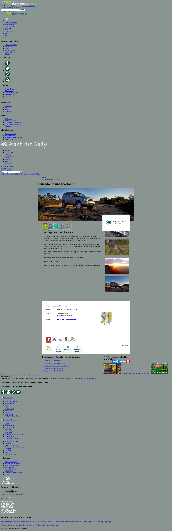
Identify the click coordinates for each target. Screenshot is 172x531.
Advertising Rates (10, 134)
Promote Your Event (7, 166)
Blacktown (16, 522)
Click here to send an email (66, 319)
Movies (7, 158)
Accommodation (10, 24)
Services (7, 35)
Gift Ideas (8, 96)
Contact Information (11, 469)
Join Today (4, 498)
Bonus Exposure (10, 135)
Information (8, 398)
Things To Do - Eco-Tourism (52, 360)
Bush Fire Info (9, 414)
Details (50, 229)
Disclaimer (11, 525)
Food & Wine (9, 32)
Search (7, 424)
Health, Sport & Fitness (12, 124)
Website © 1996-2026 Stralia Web (47, 525)
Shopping (8, 28)
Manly (44, 522)
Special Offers (9, 89)
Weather (7, 54)
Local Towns (9, 48)
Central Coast (36, 522)
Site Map (32, 525)
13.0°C (18, 6)
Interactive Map (10, 50)
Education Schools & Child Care (15, 434)
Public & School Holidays (13, 416)
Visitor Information (11, 23)
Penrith (67, 522)
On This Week (9, 156)
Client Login (9, 139)
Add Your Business (7, 168)
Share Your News (6, 170)
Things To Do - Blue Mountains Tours (55, 363)
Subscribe (8, 163)
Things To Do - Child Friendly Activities (55, 371)
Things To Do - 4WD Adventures (53, 368)
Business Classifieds (11, 445)
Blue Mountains (26, 522)
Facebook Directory (11, 94)
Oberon (49, 522)
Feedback (4, 525)
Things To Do (9, 26)
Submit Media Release (12, 465)
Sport (6, 109)
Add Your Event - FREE (12, 463)
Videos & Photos (10, 52)
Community (8, 106)
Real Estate (8, 119)
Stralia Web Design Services (14, 137)
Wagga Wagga (107, 522)
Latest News (9, 152)
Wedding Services (10, 120)
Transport (8, 126)
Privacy (25, 525)
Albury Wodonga (6, 522)
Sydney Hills (86, 522)
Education (8, 111)
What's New (9, 91)
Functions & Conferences (13, 122)
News (6, 33)
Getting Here (9, 46)
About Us (19, 525)
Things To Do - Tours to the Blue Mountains (56, 366)
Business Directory (10, 420)
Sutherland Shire (75, 522)
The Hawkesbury (58, 522)
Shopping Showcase (11, 92)
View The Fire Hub (89, 378)
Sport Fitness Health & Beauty (14, 447)
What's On (8, 30)
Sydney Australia (96, 522)
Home (7, 150)
